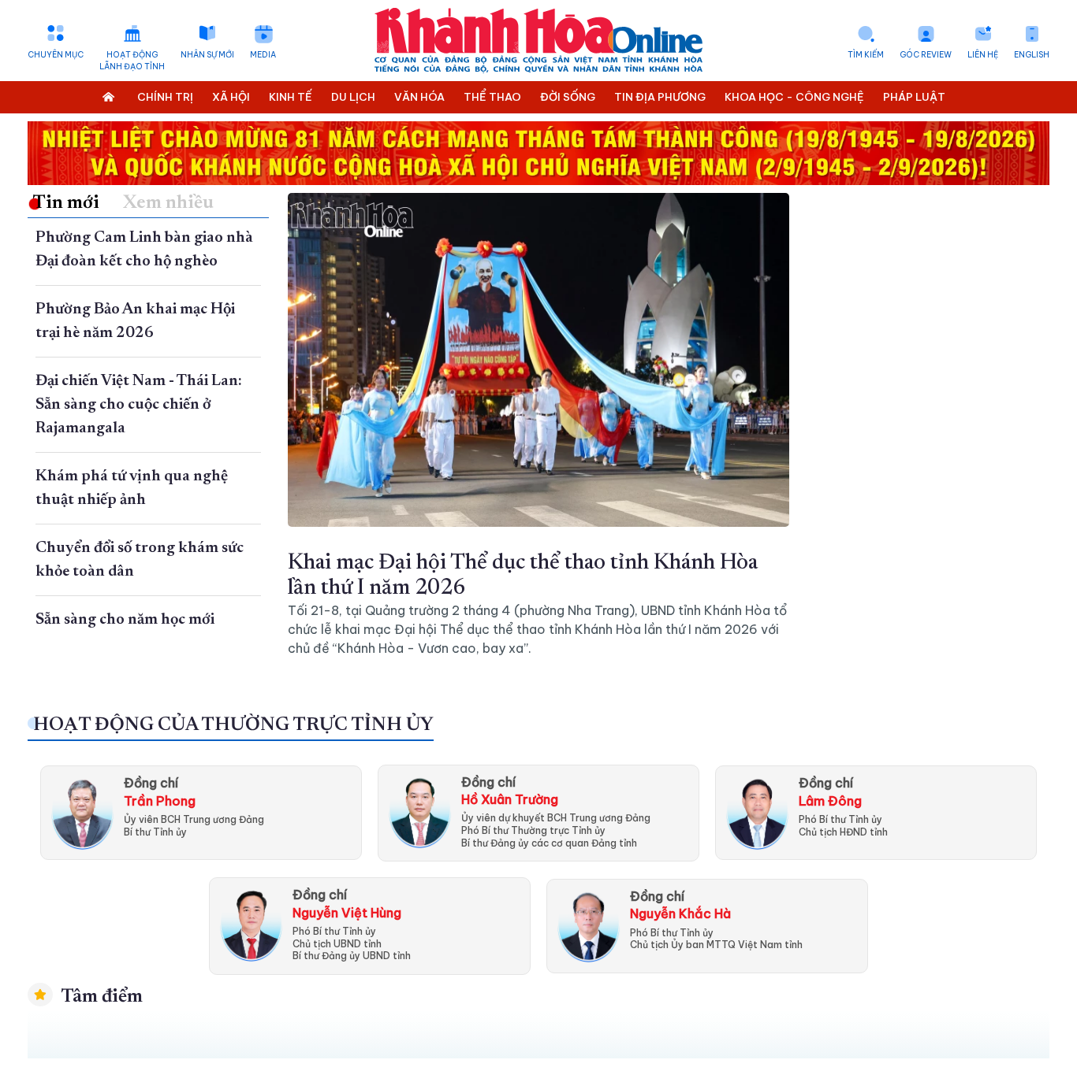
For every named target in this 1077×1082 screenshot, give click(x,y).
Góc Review (926, 55)
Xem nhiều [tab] (168, 203)
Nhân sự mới (207, 55)
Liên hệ (982, 55)
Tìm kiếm (866, 55)
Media (263, 55)
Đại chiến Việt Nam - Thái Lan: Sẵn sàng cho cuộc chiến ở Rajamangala (138, 404)
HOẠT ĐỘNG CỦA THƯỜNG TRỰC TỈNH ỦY (233, 725)
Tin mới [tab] (65, 203)
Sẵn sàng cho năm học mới (124, 620)
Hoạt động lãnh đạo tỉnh (132, 61)
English (1031, 55)
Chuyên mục (56, 55)
